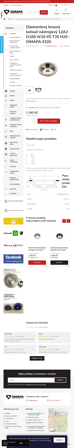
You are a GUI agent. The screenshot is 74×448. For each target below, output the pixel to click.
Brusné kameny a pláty (15, 52)
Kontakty (6, 5)
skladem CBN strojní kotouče (36, 430)
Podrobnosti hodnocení (51, 46)
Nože (11, 131)
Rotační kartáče (15, 79)
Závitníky (13, 167)
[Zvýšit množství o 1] (33, 120)
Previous (64, 221)
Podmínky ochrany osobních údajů (13, 427)
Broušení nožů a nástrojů (15, 137)
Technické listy (9, 418)
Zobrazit (59, 262)
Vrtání (12, 100)
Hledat (44, 12)
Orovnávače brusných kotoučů (15, 74)
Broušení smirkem (15, 86)
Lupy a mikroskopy (14, 161)
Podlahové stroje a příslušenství (15, 119)
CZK (65, 5)
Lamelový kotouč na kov (34, 420)
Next (68, 221)
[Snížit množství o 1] (33, 122)
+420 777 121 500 (55, 400)
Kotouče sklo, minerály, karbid (15, 47)
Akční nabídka (14, 184)
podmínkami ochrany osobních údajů (35, 384)
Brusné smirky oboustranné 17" (35, 423)
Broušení (13, 34)
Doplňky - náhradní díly (14, 179)
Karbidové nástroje (16, 70)
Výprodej (13, 189)
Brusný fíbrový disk (33, 417)
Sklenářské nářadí (13, 106)
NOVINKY (13, 194)
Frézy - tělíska (14, 60)
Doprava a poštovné (16, 5)
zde (49, 440)
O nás (7, 421)
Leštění (12, 91)
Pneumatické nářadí (14, 172)
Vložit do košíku (50, 121)
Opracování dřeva (14, 143)
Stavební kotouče (15, 37)
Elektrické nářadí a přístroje (15, 125)
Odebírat (60, 380)
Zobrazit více (37, 358)
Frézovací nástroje (13, 112)
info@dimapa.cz (33, 400)
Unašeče (12, 82)
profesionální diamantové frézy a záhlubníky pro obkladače (36, 427)
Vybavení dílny (14, 149)
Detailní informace (31, 101)
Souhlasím (59, 440)
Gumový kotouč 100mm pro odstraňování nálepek (35, 414)
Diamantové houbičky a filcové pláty (15, 65)
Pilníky (12, 56)
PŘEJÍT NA (51, 5)
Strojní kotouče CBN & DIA (14, 41)
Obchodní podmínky (11, 424)
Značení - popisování (13, 154)
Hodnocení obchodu (37, 322)
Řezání (12, 96)
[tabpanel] (37, 246)
